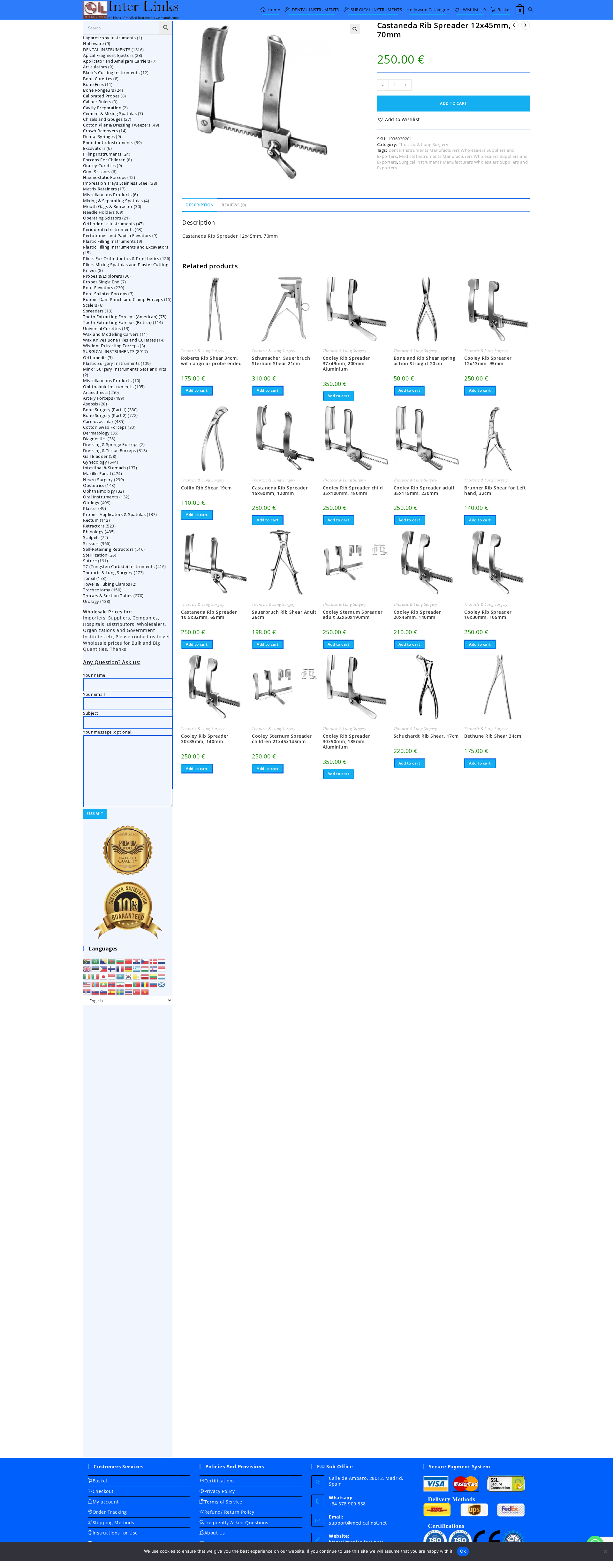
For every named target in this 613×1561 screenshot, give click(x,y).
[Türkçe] (137, 992)
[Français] (120, 969)
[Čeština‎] (145, 961)
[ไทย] (129, 992)
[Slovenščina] (104, 992)
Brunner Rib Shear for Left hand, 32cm (495, 490)
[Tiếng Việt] (145, 992)
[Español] (112, 992)
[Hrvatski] (137, 961)
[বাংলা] (112, 961)
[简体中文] (129, 961)
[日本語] (104, 976)
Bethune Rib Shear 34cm (492, 736)
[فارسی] (120, 984)
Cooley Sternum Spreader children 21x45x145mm (282, 739)
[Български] (120, 961)
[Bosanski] (104, 961)
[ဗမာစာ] (104, 984)
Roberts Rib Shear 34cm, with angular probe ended (211, 361)
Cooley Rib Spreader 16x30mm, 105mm (488, 615)
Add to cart (453, 103)
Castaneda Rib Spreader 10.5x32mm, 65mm (209, 615)
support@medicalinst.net (358, 1523)
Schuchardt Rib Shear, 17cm (426, 736)
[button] (355, 29)
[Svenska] (120, 992)
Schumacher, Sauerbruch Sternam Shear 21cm (281, 361)
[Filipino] (104, 969)
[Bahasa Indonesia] (162, 969)
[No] (605, 1551)
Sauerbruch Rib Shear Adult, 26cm (285, 615)
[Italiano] (95, 976)
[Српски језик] (87, 992)
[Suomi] (112, 969)
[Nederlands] (162, 961)
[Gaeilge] (87, 976)
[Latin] (137, 976)
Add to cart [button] (197, 390)
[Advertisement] (127, 1231)
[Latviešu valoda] (145, 976)
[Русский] (153, 984)
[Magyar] (145, 969)
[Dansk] (153, 961)
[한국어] (129, 976)
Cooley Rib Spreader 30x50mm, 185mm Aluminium (346, 742)
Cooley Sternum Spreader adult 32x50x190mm (353, 615)
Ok (463, 1551)
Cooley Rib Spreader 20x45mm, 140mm (417, 615)
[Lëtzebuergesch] (162, 976)
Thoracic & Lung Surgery (424, 144)
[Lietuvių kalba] (153, 976)
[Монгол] (95, 984)
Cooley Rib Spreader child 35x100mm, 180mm (353, 490)
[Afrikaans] (87, 961)
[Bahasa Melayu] (87, 984)
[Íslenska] (153, 969)
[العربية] (95, 961)
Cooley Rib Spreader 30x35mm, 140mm (205, 739)
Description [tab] (199, 205)
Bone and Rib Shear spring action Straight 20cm (425, 361)
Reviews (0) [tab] (234, 205)
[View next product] (525, 25)
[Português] (137, 984)
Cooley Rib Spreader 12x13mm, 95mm (488, 361)
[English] (87, 969)
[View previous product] (514, 25)
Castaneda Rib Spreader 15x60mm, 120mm (280, 490)
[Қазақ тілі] (120, 976)
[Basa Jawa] (112, 976)
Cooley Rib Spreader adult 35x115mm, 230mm (424, 490)
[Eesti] (95, 969)
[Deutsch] (129, 969)
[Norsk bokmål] (112, 984)
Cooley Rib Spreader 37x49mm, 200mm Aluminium (346, 364)
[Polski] (129, 984)
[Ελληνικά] (137, 969)
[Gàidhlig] (162, 984)
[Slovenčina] (95, 992)
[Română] (145, 984)
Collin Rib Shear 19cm (206, 488)
